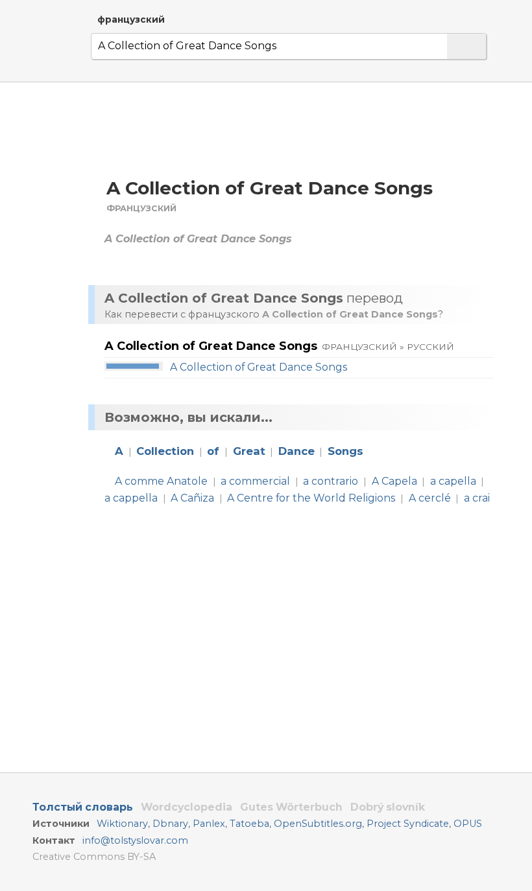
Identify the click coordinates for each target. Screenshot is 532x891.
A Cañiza (192, 498)
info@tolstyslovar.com (135, 840)
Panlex (209, 823)
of (213, 451)
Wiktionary (122, 823)
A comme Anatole (161, 481)
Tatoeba (249, 823)
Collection (165, 451)
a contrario (330, 481)
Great (249, 451)
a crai (477, 498)
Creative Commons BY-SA (94, 856)
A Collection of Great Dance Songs (258, 367)
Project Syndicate (408, 823)
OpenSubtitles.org (318, 823)
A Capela (394, 481)
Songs (345, 451)
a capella (453, 481)
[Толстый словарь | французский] (51, 48)
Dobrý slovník (387, 807)
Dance (296, 451)
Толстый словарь (82, 807)
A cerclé (430, 498)
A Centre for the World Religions (311, 498)
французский (131, 19)
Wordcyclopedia (186, 807)
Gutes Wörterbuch (291, 807)
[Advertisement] (297, 128)
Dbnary (170, 823)
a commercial (255, 481)
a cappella (131, 498)
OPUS (467, 823)
